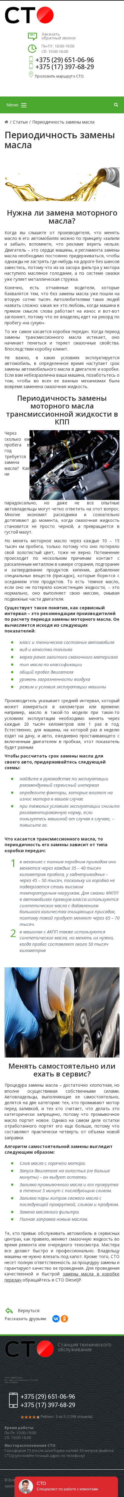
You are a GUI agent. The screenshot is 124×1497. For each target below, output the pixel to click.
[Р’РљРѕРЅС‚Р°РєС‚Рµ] (56, 1318)
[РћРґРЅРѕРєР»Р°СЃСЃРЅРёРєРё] (64, 1318)
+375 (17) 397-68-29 (65, 67)
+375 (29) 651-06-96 (65, 60)
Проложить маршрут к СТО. (60, 76)
